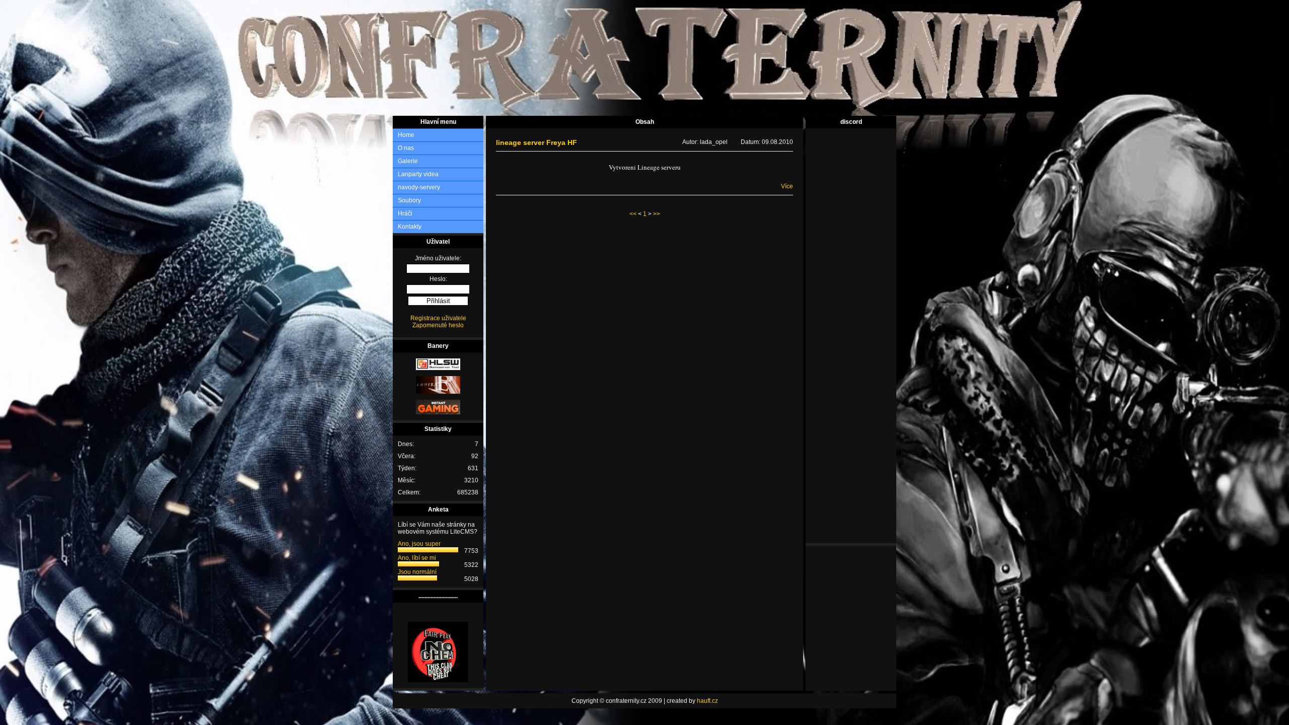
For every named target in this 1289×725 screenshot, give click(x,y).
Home (406, 134)
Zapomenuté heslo (438, 325)
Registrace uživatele (438, 318)
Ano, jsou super (419, 543)
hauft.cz (707, 700)
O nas (406, 148)
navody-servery (419, 187)
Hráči (405, 213)
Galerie (408, 161)
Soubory (409, 200)
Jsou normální (417, 571)
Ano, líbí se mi (417, 557)
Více (787, 186)
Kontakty (409, 226)
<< (632, 214)
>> (656, 214)
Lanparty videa (418, 174)
